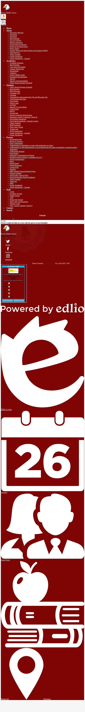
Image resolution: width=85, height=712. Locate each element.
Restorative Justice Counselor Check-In (23, 117)
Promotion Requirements (18, 77)
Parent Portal (14, 163)
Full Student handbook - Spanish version (24, 121)
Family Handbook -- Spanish (20, 59)
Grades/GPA (14, 167)
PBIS (12, 183)
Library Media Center (17, 75)
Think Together (15, 55)
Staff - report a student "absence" (21, 206)
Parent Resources (16, 165)
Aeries (12, 192)
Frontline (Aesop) (16, 194)
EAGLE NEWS (15, 41)
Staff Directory (15, 53)
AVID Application (16, 131)
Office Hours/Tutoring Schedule (21, 83)
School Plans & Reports (18, 45)
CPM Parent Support (17, 151)
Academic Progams (16, 63)
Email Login (14, 103)
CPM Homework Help (18, 99)
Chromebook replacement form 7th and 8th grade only (29, 97)
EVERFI (13, 105)
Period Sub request (16, 200)
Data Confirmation (16, 143)
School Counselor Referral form (21, 115)
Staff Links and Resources (19, 202)
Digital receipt (15, 196)
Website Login (15, 204)
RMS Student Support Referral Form (23, 171)
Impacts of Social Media (18, 107)
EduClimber (14, 101)
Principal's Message (16, 33)
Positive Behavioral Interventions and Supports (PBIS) (29, 51)
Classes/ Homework (17, 69)
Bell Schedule (14, 39)
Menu (12, 161)
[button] (9, 30)
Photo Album (14, 49)
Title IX (12, 79)
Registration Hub (16, 139)
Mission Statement (16, 43)
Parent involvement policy (19, 47)
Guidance (13, 73)
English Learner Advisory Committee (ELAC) (26, 157)
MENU (12, 111)
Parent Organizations (17, 159)
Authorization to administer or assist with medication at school (31, 145)
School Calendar (15, 173)
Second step (14, 113)
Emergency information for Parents (22, 155)
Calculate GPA (15, 93)
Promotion (13, 35)
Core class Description (17, 67)
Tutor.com (13, 181)
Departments (14, 71)
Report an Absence (16, 141)
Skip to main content (8, 2)
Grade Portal (14, 109)
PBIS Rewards (15, 91)
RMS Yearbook (15, 125)
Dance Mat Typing (16, 127)
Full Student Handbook (18, 119)
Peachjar (13, 169)
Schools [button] (42, 215)
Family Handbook (16, 57)
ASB (11, 198)
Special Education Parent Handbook (22, 177)
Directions (13, 37)
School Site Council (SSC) (19, 175)
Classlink (13, 95)
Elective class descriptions (19, 81)
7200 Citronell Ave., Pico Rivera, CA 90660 (16, 263)
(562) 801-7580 (49, 263)
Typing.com (14, 129)
